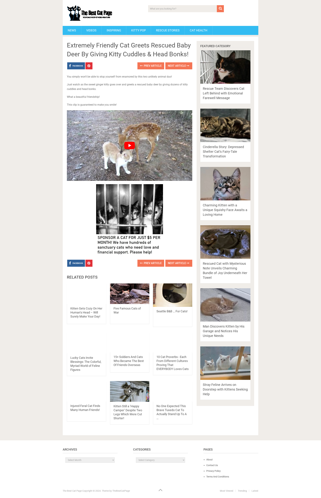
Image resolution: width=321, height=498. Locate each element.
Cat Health (198, 30)
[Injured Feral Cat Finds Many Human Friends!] (86, 391)
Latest (255, 490)
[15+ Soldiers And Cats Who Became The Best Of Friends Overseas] (129, 342)
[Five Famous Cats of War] (129, 293)
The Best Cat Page (72, 490)
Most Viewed (226, 490)
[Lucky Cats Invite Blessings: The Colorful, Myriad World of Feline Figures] (86, 342)
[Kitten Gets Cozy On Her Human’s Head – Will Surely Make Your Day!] (86, 293)
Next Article (177, 65)
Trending (242, 490)
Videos (91, 30)
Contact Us (212, 465)
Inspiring (114, 30)
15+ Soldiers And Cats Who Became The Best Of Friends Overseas (129, 361)
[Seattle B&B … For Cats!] (172, 295)
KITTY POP (138, 30)
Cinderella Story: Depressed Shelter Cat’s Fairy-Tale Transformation (223, 151)
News (72, 30)
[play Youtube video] (129, 145)
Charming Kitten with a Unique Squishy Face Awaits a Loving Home (225, 210)
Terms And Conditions (217, 476)
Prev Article (152, 65)
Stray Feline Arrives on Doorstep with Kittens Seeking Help (225, 389)
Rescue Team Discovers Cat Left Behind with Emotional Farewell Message (223, 93)
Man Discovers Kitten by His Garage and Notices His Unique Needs (223, 331)
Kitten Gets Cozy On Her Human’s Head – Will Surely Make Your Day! (86, 312)
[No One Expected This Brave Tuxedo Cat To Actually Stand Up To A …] (172, 391)
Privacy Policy (213, 471)
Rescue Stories (168, 30)
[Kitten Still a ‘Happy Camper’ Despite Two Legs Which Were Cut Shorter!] (129, 391)
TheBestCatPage (121, 490)
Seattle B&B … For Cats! (172, 311)
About (209, 459)
